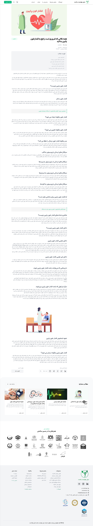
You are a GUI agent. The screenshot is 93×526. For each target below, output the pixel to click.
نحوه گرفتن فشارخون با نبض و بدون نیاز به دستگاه (53, 209)
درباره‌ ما (15, 473)
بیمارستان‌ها (29, 473)
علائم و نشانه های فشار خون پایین (57, 61)
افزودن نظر (17, 371)
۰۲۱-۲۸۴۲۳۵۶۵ (84, 488)
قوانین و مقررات (14, 476)
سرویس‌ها (44, 473)
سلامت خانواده (29, 476)
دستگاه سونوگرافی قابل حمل (55, 482)
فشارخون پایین (61, 57)
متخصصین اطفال (28, 482)
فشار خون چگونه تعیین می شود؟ (57, 59)
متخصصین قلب (28, 478)
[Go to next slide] (84, 401)
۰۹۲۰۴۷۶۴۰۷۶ (84, 490)
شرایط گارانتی (14, 478)
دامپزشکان (30, 486)
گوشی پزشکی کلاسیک (56, 473)
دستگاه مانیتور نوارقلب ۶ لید (55, 480)
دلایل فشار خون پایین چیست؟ (58, 64)
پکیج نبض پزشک (57, 486)
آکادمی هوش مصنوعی (41, 478)
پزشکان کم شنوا (28, 480)
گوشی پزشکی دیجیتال (56, 476)
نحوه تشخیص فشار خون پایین (58, 66)
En (13, 2)
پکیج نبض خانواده (57, 484)
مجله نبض (44, 480)
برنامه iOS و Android (42, 476)
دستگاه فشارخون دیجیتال (55, 478)
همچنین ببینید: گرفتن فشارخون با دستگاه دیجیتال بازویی (52, 111)
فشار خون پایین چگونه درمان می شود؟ (56, 68)
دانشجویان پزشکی (28, 484)
